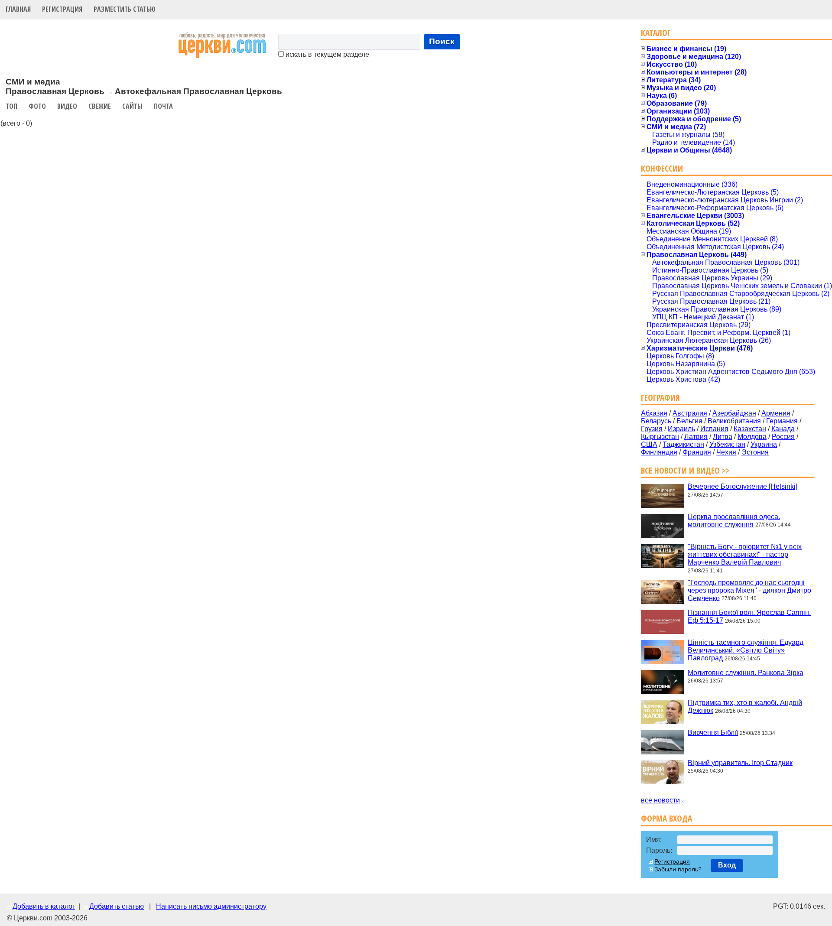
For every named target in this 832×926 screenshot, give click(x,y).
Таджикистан (683, 444)
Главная (18, 9)
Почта (163, 106)
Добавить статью (116, 906)
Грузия (652, 428)
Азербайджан (734, 413)
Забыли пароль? (678, 869)
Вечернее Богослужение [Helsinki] (742, 486)
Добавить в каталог (44, 906)
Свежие (99, 106)
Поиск (442, 41)
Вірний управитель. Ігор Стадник (740, 762)
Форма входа (666, 818)
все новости (660, 800)
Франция (696, 452)
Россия (783, 436)
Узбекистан (727, 444)
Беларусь (656, 421)
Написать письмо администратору (211, 906)
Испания (714, 428)
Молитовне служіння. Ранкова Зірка (745, 672)
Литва (722, 436)
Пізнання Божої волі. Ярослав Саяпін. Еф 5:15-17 (749, 616)
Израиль (681, 428)
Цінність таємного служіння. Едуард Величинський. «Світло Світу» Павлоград (745, 650)
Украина (764, 444)
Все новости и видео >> (685, 470)
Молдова (752, 436)
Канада (783, 428)
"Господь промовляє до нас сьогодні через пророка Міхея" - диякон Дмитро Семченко (749, 589)
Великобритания (734, 421)
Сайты (132, 106)
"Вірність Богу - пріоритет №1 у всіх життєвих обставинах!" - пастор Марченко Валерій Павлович (745, 554)
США (649, 444)
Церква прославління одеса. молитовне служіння (734, 520)
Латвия (696, 436)
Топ (11, 106)
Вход (727, 865)
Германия (782, 421)
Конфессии (662, 168)
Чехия (726, 452)
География (660, 397)
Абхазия (654, 413)
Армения (775, 413)
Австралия (690, 413)
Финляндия (659, 452)
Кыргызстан (660, 436)
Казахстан (750, 428)
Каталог (656, 33)
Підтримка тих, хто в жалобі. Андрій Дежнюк (745, 706)
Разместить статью (125, 9)
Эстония (755, 452)
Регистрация (62, 9)
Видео (67, 106)
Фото (37, 106)
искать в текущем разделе (326, 54)
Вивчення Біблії (713, 732)
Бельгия (689, 421)
